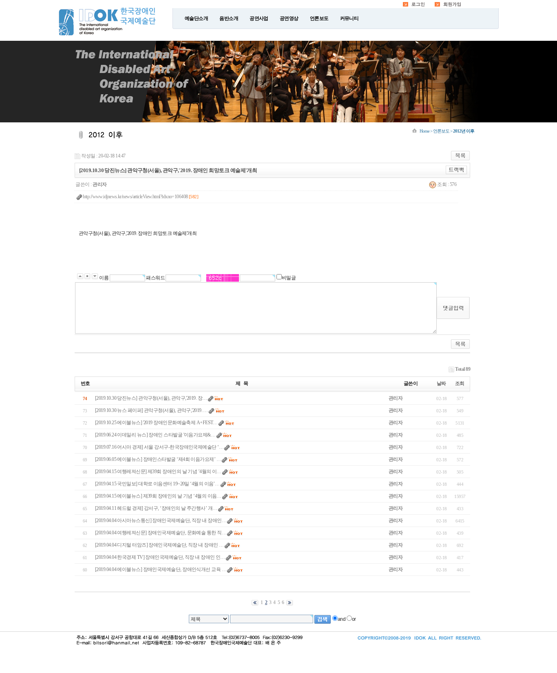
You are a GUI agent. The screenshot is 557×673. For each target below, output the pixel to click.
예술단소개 (196, 18)
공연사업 (259, 18)
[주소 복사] (456, 170)
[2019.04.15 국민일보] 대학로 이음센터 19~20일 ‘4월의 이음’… (157, 484)
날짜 (441, 383)
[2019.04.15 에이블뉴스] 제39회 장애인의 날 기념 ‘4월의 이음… (158, 496)
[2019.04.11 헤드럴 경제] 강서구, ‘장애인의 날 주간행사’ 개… (156, 508)
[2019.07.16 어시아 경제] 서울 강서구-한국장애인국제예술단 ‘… (159, 447)
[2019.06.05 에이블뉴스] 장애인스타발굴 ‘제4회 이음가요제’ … (158, 459)
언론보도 (319, 18)
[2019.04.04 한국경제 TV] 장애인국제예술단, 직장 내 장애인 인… (160, 557)
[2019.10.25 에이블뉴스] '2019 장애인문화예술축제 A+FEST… (156, 422)
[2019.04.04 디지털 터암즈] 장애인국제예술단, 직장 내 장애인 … (159, 545)
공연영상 (289, 18)
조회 (459, 383)
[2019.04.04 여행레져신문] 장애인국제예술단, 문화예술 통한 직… (160, 533)
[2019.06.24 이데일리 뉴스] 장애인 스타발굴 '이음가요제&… (155, 435)
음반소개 (228, 18)
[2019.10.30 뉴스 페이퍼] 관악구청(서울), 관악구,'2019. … (151, 410)
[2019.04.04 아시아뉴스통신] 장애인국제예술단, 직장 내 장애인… (160, 520)
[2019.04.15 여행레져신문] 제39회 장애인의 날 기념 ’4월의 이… (158, 471)
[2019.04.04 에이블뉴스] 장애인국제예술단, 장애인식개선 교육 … (160, 569)
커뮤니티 (349, 18)
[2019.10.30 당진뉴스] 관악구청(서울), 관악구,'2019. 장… (151, 398)
